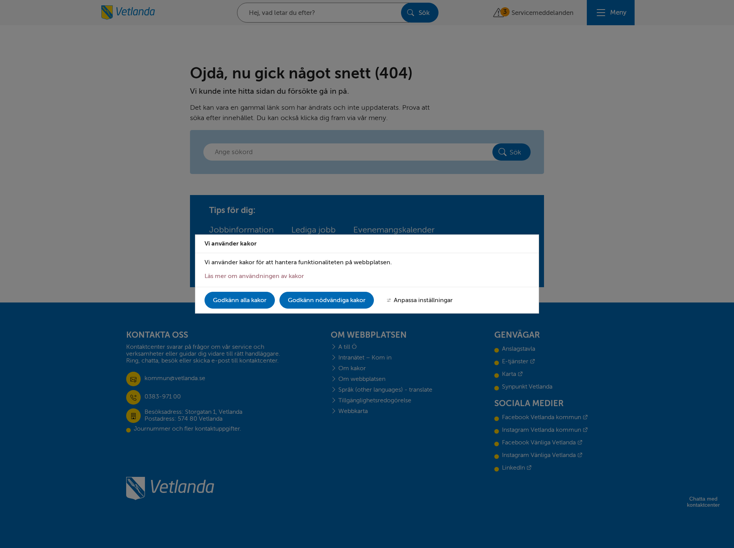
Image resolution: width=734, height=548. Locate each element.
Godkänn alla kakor (239, 300)
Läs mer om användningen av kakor (254, 276)
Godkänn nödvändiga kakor (326, 300)
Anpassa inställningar (423, 300)
